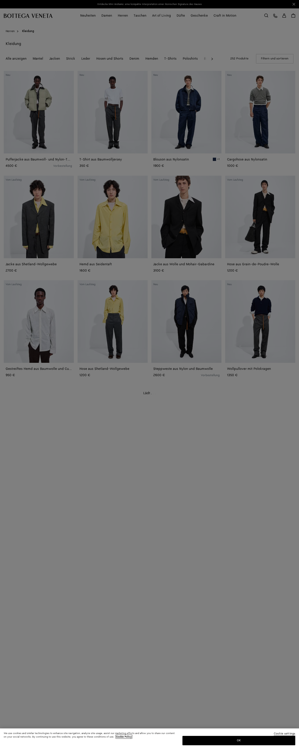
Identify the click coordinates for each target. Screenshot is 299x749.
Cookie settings (284, 734)
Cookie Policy (124, 736)
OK (239, 740)
